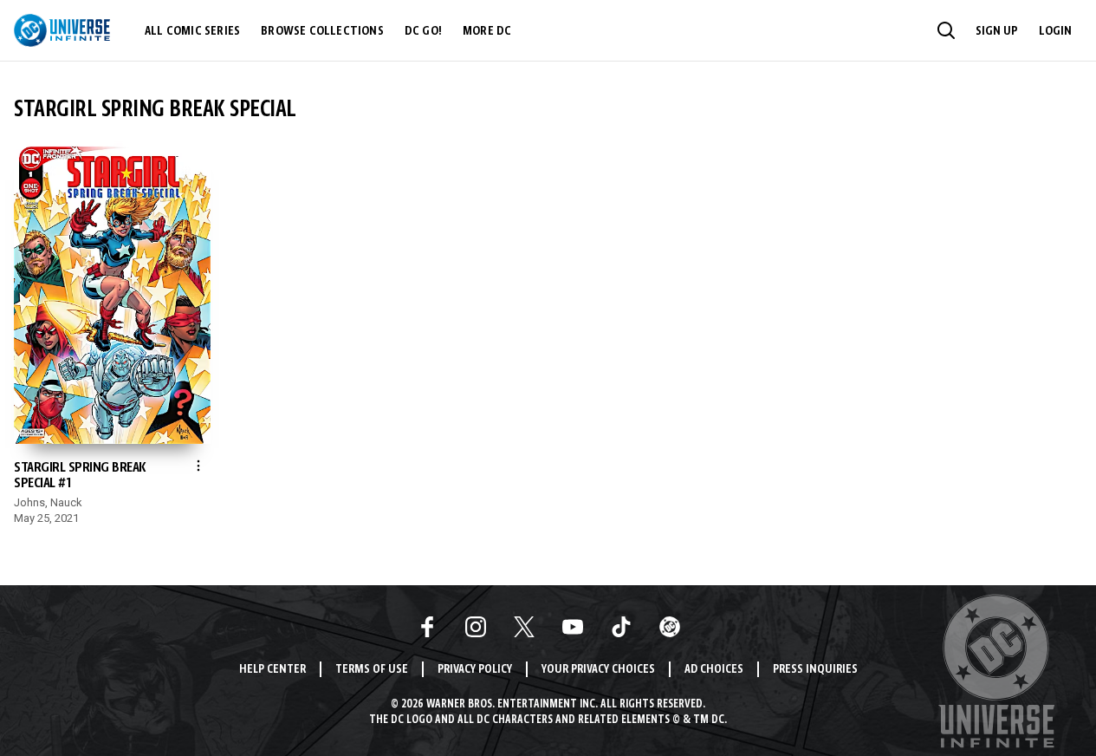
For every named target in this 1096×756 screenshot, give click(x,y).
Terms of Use (371, 669)
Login (1055, 31)
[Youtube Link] (572, 626)
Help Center (272, 669)
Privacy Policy (475, 669)
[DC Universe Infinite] (62, 30)
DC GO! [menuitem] (423, 31)
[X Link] (524, 626)
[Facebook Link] (427, 626)
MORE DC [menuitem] (487, 31)
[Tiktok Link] (621, 626)
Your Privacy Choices (598, 669)
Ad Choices (713, 669)
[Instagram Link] (475, 626)
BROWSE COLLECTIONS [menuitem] (322, 31)
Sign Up (997, 31)
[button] (946, 30)
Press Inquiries (815, 669)
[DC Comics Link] (669, 626)
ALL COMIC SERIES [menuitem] (192, 31)
